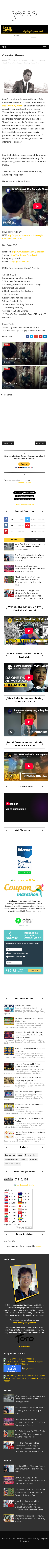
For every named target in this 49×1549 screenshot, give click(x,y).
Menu (4, 47)
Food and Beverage (11, 1159)
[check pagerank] (24, 1185)
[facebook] (21, 1346)
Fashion (24, 1159)
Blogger (39, 1246)
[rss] (23, 1346)
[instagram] (25, 1346)
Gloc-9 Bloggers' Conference (17, 359)
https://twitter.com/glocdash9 (23, 255)
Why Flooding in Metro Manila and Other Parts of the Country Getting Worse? (30, 546)
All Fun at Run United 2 (23, 1005)
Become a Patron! (24, 483)
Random (35, 539)
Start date (9, 959)
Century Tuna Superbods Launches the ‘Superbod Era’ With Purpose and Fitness (30, 568)
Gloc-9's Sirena (10, 383)
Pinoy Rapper (18, 63)
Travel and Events (31, 1155)
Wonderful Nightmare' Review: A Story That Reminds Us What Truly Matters (30, 1519)
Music (10, 63)
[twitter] (19, 1346)
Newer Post (8, 443)
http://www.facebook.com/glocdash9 (28, 252)
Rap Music (31, 63)
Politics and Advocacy (12, 1164)
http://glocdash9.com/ (20, 261)
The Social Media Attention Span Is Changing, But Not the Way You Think (29, 557)
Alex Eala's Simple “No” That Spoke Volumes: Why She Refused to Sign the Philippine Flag (30, 1434)
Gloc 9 (5, 63)
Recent (14, 539)
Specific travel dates (16, 956)
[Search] (33, 36)
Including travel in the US (18, 953)
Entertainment (40, 60)
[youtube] (27, 1346)
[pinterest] (29, 1346)
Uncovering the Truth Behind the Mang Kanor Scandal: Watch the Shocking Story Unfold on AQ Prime (29, 1034)
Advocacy (33, 1159)
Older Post (40, 443)
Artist (32, 60)
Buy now (34, 970)
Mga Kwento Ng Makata (12, 106)
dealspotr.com (24, 925)
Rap (25, 63)
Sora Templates (18, 1538)
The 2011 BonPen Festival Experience (28, 1092)
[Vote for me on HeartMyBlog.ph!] (24, 880)
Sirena (38, 63)
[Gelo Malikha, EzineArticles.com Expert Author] (24, 1376)
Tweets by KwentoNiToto (24, 505)
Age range (9, 946)
